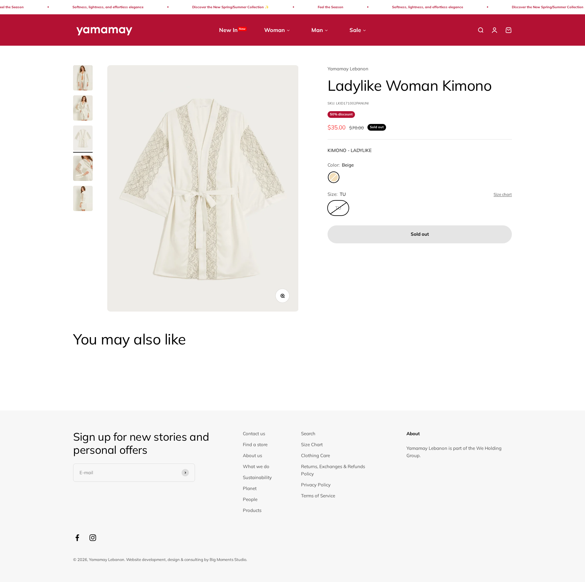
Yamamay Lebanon (348, 69)
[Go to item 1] (83, 78)
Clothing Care (315, 455)
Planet (250, 488)
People (250, 499)
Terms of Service (318, 496)
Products (252, 510)
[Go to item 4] (83, 169)
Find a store (255, 444)
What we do (256, 466)
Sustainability (257, 477)
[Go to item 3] (83, 139)
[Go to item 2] (83, 108)
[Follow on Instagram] (93, 538)
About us (252, 455)
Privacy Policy (316, 485)
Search (308, 433)
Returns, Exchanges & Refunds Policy (333, 470)
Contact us (254, 433)
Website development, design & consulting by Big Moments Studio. (186, 559)
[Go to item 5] (83, 199)
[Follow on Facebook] (77, 538)
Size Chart (312, 444)
